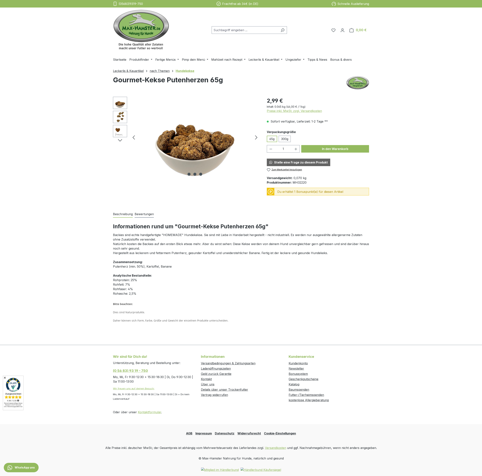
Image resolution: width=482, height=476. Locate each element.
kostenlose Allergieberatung (309, 400)
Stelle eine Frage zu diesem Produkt (301, 162)
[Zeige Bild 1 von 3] (189, 174)
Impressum (203, 433)
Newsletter (296, 368)
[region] (186, 137)
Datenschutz (224, 433)
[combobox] (245, 30)
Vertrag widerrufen (214, 395)
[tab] (123, 214)
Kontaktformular (149, 412)
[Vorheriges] (134, 137)
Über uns (207, 384)
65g (272, 139)
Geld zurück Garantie (216, 374)
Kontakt (206, 379)
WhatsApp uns (24, 467)
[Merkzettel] (333, 30)
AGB (189, 433)
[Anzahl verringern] (271, 149)
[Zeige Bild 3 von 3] (200, 174)
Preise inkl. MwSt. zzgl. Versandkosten (294, 111)
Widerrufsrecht (249, 433)
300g (284, 139)
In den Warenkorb (335, 149)
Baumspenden (299, 389)
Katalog (294, 384)
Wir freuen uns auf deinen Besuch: (133, 388)
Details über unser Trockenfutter (224, 389)
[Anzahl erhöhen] (296, 149)
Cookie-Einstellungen (280, 433)
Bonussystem (298, 374)
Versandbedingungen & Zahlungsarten (228, 363)
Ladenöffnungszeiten (216, 368)
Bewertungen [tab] (144, 214)
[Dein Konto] (342, 30)
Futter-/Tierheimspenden (306, 395)
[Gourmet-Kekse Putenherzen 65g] (194, 137)
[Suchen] (282, 30)
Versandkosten (275, 448)
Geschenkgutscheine (303, 379)
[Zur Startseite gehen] (141, 29)
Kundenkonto (298, 363)
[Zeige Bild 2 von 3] (194, 174)
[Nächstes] (256, 137)
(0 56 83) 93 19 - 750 (130, 371)
